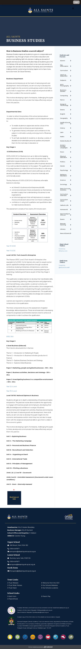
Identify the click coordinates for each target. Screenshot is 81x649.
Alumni (62, 60)
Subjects (63, 80)
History (62, 128)
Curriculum (64, 70)
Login (76, 2)
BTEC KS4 (9, 336)
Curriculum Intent (64, 200)
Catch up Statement (63, 75)
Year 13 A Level (11, 391)
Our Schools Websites (50, 585)
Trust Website (13, 583)
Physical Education (63, 157)
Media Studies (65, 141)
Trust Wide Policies (15, 585)
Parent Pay (46, 596)
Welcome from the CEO (51, 583)
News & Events (65, 233)
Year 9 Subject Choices (65, 214)
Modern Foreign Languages (64, 146)
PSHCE (62, 166)
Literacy (62, 229)
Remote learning (63, 224)
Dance (62, 100)
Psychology (64, 170)
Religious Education (63, 175)
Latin (61, 132)
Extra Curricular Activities (65, 189)
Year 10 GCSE (11, 246)
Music (62, 152)
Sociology (63, 184)
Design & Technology (64, 104)
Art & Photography (64, 85)
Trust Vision (13, 588)
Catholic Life (64, 205)
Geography (64, 118)
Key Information (64, 65)
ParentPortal (13, 599)
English (62, 114)
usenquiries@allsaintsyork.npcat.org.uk (22, 551)
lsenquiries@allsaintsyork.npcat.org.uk (22, 564)
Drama (62, 109)
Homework (64, 209)
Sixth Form (12, 596)
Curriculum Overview (64, 194)
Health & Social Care (65, 123)
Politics (62, 161)
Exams (62, 219)
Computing (64, 95)
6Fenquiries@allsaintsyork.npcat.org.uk (22, 571)
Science (63, 180)
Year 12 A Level (11, 386)
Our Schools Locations (50, 588)
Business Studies (63, 90)
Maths (62, 136)
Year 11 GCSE (10, 251)
